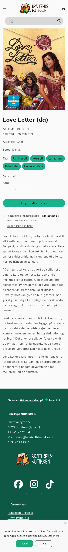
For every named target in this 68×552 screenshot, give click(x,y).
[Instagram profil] (34, 492)
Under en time (33, 166)
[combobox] (34, 21)
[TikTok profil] (49, 492)
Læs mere (53, 535)
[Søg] (59, 21)
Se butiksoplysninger (20, 225)
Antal (6, 182)
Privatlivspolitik (18, 517)
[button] (5, 8)
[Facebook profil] (19, 492)
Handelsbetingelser (20, 512)
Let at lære (55, 158)
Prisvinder (12, 166)
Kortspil (37, 158)
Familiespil (20, 158)
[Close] (64, 523)
